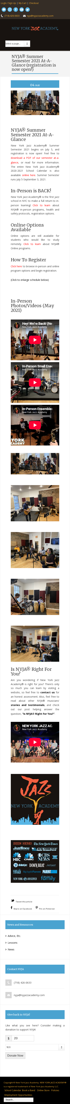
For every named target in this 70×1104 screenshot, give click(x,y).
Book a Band (28, 1090)
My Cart (22, 3)
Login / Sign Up (8, 3)
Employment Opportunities (18, 1095)
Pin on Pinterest (47, 908)
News (11, 949)
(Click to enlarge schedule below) (30, 280)
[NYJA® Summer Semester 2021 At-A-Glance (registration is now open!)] (35, 118)
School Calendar (12, 1090)
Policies (55, 1090)
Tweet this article (24, 901)
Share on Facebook (22, 908)
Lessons (12, 942)
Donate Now (15, 1055)
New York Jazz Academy (27, 1082)
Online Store (43, 1090)
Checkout (34, 3)
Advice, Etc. (14, 936)
